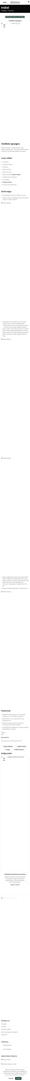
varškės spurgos (19, 749)
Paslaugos (4, 1024)
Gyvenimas (21, 17)
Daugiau (11, 1078)
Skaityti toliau (15, 884)
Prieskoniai (11, 10)
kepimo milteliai (8, 746)
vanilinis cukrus (21, 746)
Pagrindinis (4, 10)
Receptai (15, 17)
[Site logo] (15, 2)
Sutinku (18, 1078)
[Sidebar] (2, 326)
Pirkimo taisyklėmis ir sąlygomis (9, 1032)
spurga (8, 749)
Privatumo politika (6, 1029)
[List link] (15, 1045)
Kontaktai (3, 1026)
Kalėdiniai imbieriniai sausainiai (15, 874)
